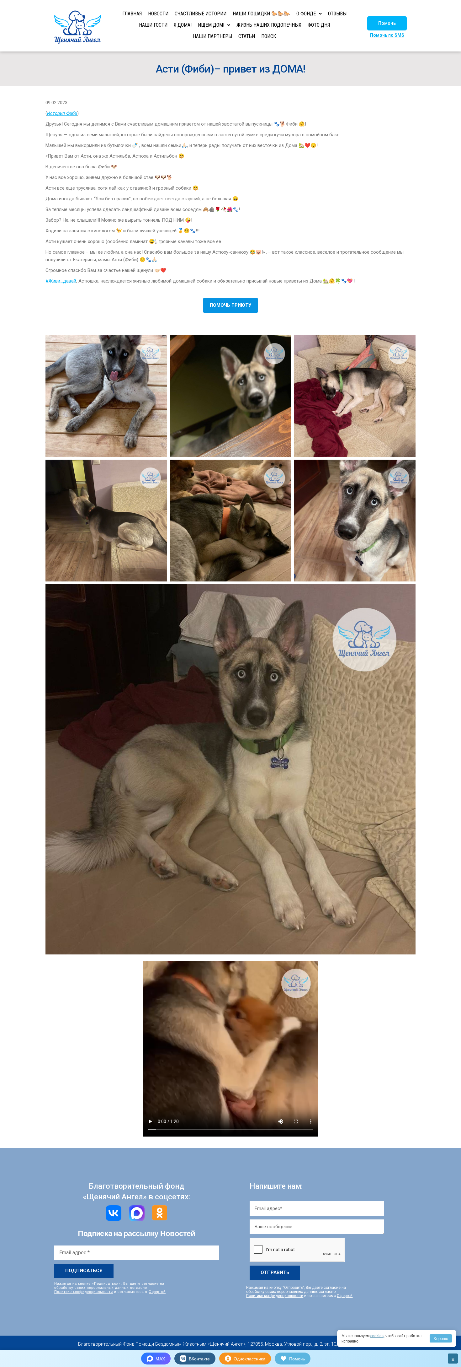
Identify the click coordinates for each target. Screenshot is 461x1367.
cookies (377, 1335)
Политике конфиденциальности (83, 1291)
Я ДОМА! (183, 25)
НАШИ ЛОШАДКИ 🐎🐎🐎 (261, 14)
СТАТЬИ (246, 36)
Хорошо (440, 1338)
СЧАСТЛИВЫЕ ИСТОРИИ (200, 14)
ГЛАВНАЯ (132, 14)
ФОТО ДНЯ (319, 25)
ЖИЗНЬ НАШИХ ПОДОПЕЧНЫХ (268, 25)
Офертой (157, 1291)
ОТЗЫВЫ (337, 14)
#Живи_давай (60, 281)
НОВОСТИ (158, 14)
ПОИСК (268, 36)
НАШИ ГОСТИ (153, 25)
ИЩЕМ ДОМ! (211, 25)
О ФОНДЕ (306, 14)
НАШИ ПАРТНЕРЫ (212, 36)
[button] (387, 23)
